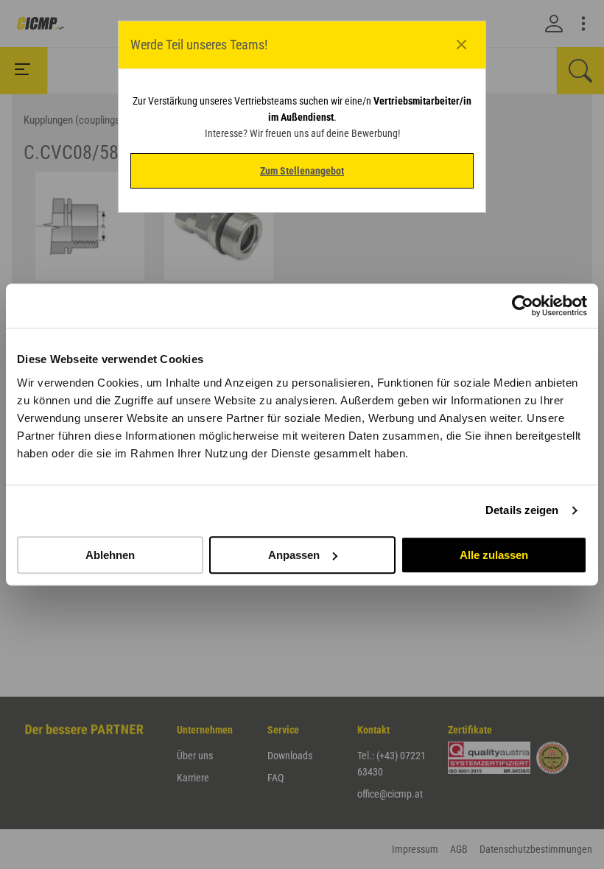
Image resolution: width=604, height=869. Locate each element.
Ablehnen (110, 555)
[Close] (462, 45)
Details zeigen (521, 510)
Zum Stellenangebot (302, 171)
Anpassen (294, 555)
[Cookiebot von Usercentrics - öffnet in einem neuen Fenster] (522, 306)
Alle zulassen (494, 555)
